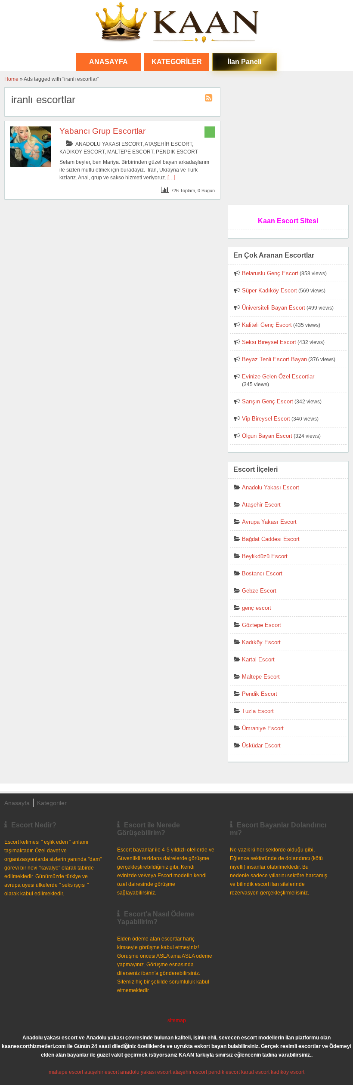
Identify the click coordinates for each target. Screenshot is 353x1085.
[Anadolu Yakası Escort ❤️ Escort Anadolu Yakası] (176, 23)
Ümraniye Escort (263, 728)
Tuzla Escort (258, 711)
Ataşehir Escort (168, 144)
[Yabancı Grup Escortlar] (30, 166)
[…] (171, 178)
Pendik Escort (177, 152)
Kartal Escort (258, 659)
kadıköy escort (287, 1072)
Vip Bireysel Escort (266, 418)
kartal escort (255, 1072)
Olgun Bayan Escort (267, 436)
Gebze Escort (259, 590)
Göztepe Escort (261, 625)
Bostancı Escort (262, 573)
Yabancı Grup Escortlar (102, 130)
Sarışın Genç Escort (267, 401)
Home (11, 79)
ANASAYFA (108, 61)
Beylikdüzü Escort (265, 556)
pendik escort (224, 1072)
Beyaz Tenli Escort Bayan (274, 359)
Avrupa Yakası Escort (269, 522)
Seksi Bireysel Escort (269, 342)
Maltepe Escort (130, 152)
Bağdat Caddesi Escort (271, 539)
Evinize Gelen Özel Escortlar (278, 376)
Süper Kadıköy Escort (269, 290)
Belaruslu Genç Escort (270, 273)
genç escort (256, 608)
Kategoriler (177, 61)
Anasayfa (17, 802)
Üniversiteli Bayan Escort (273, 307)
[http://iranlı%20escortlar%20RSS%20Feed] (209, 99)
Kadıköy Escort (82, 152)
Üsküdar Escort (261, 745)
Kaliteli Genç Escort (267, 325)
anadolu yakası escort (145, 1072)
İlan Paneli (244, 61)
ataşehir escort (101, 1072)
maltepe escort (66, 1072)
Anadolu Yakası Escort (108, 144)
